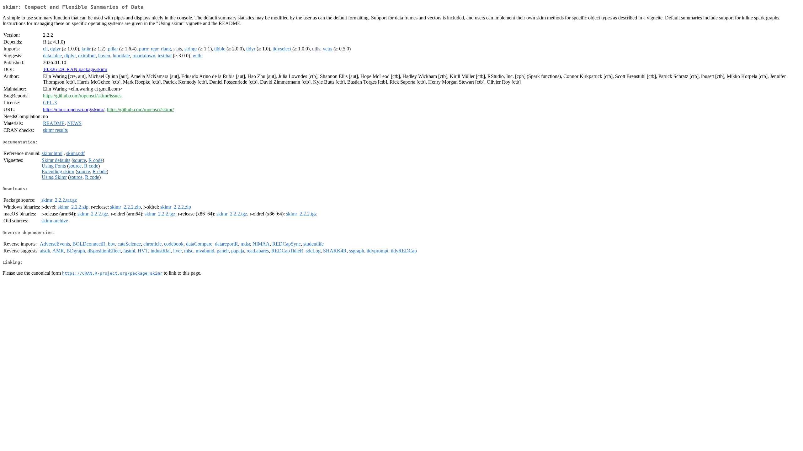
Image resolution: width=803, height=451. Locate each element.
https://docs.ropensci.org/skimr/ (73, 109)
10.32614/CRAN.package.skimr (75, 69)
